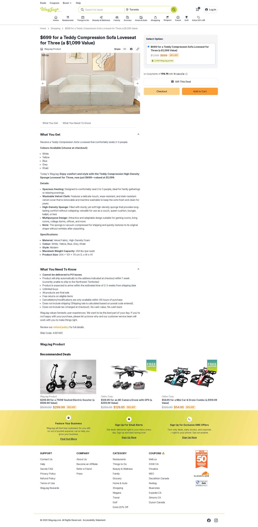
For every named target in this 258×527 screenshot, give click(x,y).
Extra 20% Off (120, 507)
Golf (115, 502)
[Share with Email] (124, 49)
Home (43, 28)
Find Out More (68, 438)
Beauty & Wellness (123, 468)
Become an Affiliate (87, 464)
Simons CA (155, 497)
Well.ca (153, 459)
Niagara (117, 492)
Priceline (153, 468)
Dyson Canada (157, 502)
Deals (43, 3)
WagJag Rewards (49, 487)
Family (116, 473)
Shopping (55, 28)
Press (79, 473)
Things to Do (120, 464)
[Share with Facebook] (131, 49)
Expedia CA (155, 492)
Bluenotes (154, 487)
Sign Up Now (129, 437)
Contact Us (46, 459)
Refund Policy (47, 478)
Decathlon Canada (159, 478)
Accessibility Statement (94, 520)
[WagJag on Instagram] (216, 520)
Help (78, 3)
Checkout (161, 91)
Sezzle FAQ (46, 468)
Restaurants (119, 459)
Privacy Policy (48, 473)
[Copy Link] (137, 49)
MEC (151, 473)
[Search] (174, 10)
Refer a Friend (84, 468)
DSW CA (154, 464)
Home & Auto (120, 483)
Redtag (153, 483)
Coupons (54, 3)
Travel (116, 497)
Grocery (117, 478)
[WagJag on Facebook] (209, 520)
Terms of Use (47, 483)
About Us (81, 459)
